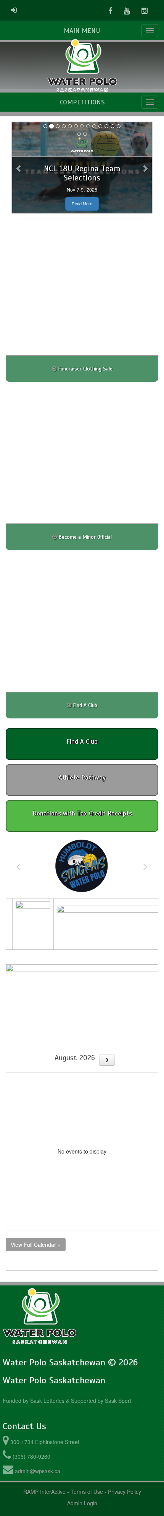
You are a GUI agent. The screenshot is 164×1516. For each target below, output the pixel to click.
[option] (82, 866)
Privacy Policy (124, 1491)
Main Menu (82, 30)
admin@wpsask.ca (37, 1471)
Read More (82, 203)
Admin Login (82, 1503)
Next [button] (145, 866)
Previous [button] (18, 866)
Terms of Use (87, 1491)
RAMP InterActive (44, 1491)
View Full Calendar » (36, 1244)
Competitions (82, 102)
